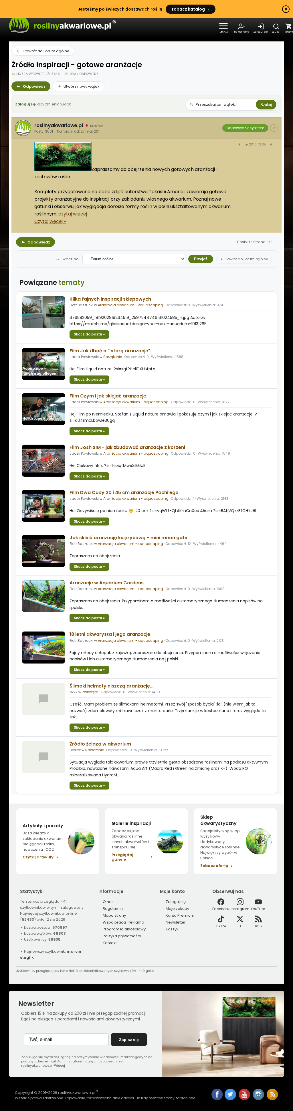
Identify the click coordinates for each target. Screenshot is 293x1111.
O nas (108, 901)
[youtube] (245, 1098)
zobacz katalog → (190, 9)
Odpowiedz (34, 86)
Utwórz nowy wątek (82, 86)
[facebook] (217, 1095)
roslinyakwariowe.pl (58, 125)
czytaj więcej (72, 214)
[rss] (272, 1098)
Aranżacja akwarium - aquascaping (130, 305)
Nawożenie (94, 750)
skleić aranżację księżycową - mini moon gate (128, 537)
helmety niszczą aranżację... (111, 686)
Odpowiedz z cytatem (245, 127)
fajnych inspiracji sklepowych (110, 299)
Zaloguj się (25, 104)
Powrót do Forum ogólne (46, 51)
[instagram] (259, 1098)
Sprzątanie (112, 356)
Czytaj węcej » (50, 221)
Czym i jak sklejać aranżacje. (108, 396)
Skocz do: (71, 259)
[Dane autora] (274, 128)
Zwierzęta (90, 692)
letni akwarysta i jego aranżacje (110, 634)
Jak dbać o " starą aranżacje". (110, 350)
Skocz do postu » (89, 334)
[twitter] (231, 1098)
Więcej (59, 1065)
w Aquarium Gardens (107, 583)
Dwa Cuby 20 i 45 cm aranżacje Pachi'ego (124, 492)
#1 (272, 144)
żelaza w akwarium (100, 744)
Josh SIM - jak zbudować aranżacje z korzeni (127, 447)
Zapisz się (129, 1039)
